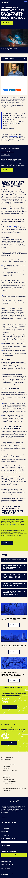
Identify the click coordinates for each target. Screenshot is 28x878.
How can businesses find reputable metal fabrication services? (12, 593)
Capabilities (5, 828)
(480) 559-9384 (6, 155)
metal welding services (15, 136)
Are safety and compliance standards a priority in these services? (12, 567)
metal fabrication (12, 226)
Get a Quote (6, 22)
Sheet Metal (6, 777)
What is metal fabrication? (13, 560)
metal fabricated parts (12, 524)
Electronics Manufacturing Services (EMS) (14, 788)
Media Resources (6, 759)
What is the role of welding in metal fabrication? (13, 584)
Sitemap (3, 873)
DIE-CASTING (6, 768)
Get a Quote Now (13, 854)
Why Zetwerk (5, 835)
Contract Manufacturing (10, 770)
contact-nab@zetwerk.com (7, 151)
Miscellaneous (7, 775)
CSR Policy (9, 873)
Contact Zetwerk (7, 707)
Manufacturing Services (9, 838)
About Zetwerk (6, 845)
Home (2, 48)
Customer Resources (7, 757)
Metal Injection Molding (9, 781)
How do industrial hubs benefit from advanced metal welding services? (12, 576)
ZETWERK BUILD (6, 868)
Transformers (7, 790)
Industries (4, 831)
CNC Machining (7, 766)
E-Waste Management (19, 873)
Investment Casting (8, 779)
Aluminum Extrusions (9, 764)
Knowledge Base (14, 48)
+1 (2, 155)
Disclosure (4, 874)
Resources (7, 48)
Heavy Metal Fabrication (10, 786)
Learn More (13, 624)
